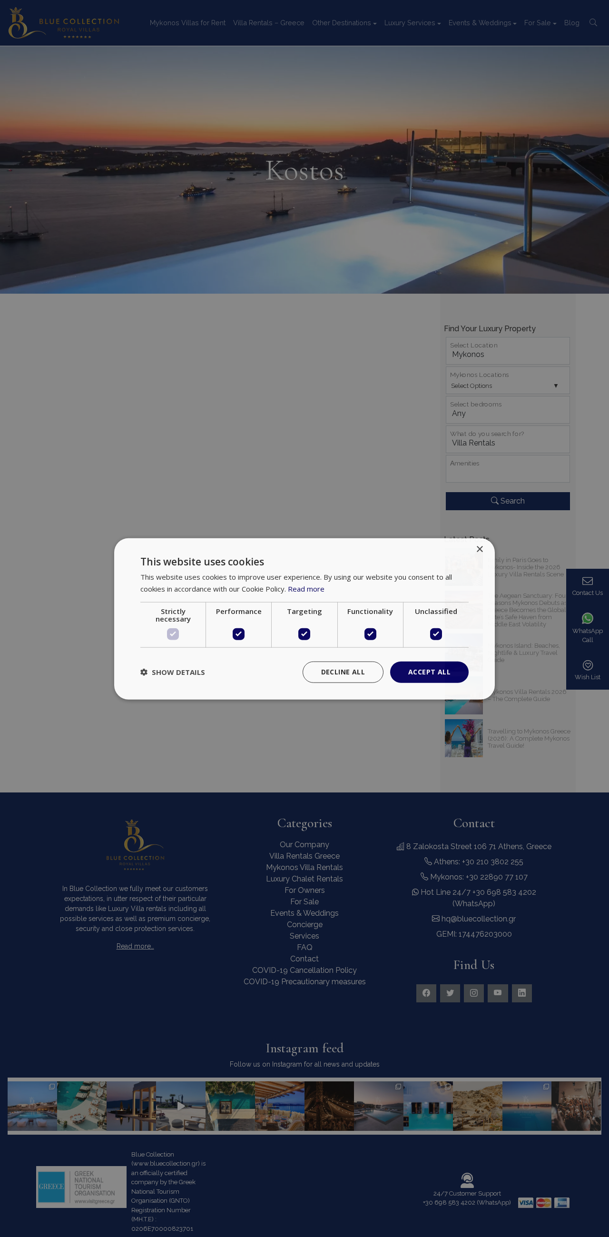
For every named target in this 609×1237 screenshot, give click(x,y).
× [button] (479, 549)
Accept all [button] (429, 671)
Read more (306, 588)
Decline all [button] (343, 671)
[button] (172, 671)
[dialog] (304, 618)
